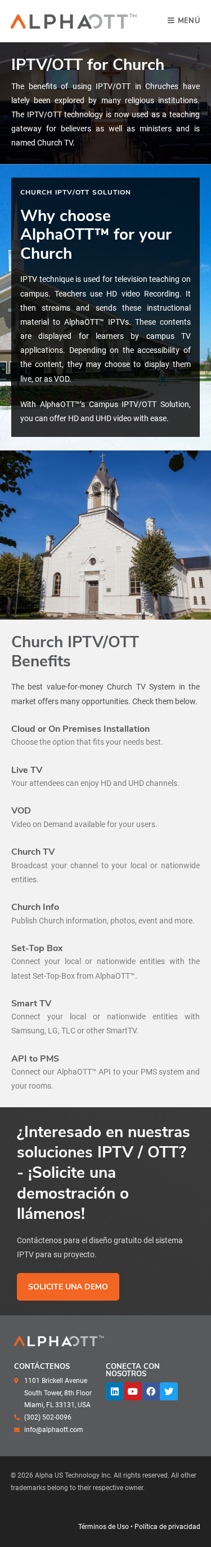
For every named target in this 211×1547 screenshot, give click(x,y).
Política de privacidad (167, 1527)
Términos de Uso (103, 1527)
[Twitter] (169, 1391)
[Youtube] (133, 1391)
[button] (68, 1287)
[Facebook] (151, 1391)
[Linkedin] (115, 1391)
